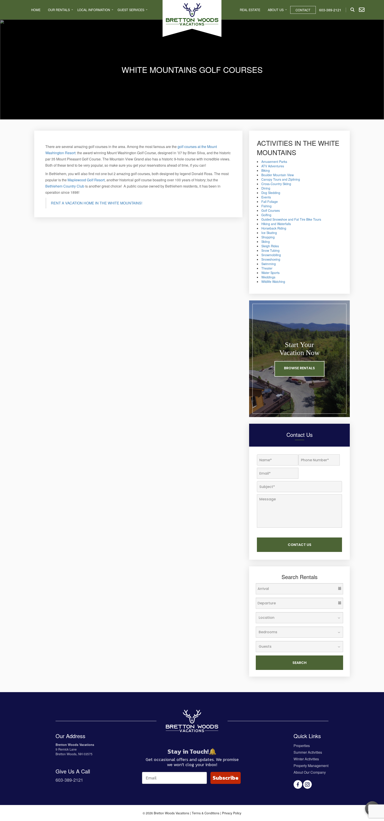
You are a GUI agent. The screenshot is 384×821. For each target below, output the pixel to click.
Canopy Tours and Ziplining (280, 179)
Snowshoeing (270, 259)
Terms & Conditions (205, 813)
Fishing (266, 206)
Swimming (268, 264)
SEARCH (299, 662)
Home (35, 10)
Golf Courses (270, 210)
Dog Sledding (270, 192)
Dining (265, 188)
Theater (266, 268)
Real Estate (250, 10)
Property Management (311, 765)
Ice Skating (269, 232)
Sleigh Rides (270, 246)
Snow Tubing (270, 250)
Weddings (268, 277)
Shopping (268, 237)
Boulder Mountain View (277, 175)
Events (266, 197)
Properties (302, 745)
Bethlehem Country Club (64, 186)
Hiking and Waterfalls (276, 224)
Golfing (266, 215)
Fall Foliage (269, 201)
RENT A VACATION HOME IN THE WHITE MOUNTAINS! (96, 203)
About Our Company (310, 772)
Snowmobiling (271, 255)
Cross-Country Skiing (276, 184)
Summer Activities (308, 752)
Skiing (265, 241)
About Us (276, 10)
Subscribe (225, 778)
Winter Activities (306, 758)
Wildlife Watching (273, 281)
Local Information (93, 10)
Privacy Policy (231, 813)
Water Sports (270, 272)
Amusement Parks (274, 161)
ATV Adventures (272, 166)
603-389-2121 (69, 780)
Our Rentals (59, 10)
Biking (265, 170)
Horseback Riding (273, 228)
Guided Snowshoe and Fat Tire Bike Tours (291, 219)
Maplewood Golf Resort (86, 179)
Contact (303, 10)
